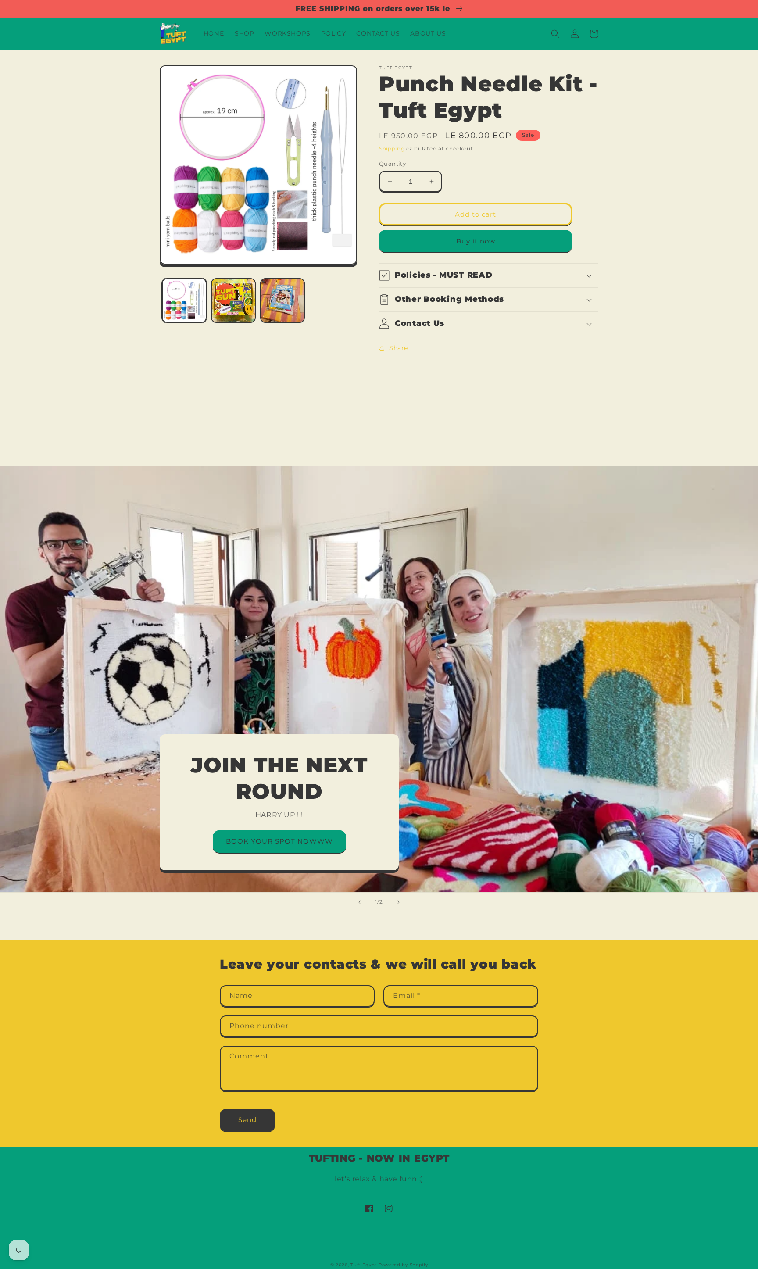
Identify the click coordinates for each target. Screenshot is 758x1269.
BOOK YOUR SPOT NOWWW (279, 841)
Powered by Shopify (403, 1265)
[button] (555, 33)
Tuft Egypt (363, 1265)
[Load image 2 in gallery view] (233, 300)
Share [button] (398, 348)
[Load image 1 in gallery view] (184, 300)
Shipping (392, 148)
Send (247, 1119)
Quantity (392, 163)
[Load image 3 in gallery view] (282, 300)
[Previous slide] (359, 902)
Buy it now (475, 241)
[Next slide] (398, 902)
